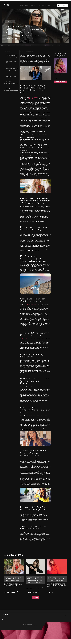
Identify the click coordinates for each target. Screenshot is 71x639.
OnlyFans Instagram (26, 339)
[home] (6, 5)
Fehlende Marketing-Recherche (11, 74)
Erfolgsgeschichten (34, 5)
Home (21, 5)
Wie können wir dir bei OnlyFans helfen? (12, 90)
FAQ (51, 5)
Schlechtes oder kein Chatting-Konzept (12, 68)
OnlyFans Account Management (39, 209)
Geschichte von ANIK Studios (44, 5)
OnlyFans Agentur (30, 98)
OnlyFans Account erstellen (35, 97)
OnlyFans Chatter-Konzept (32, 304)
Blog (54, 5)
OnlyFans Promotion (26, 338)
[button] (27, 5)
